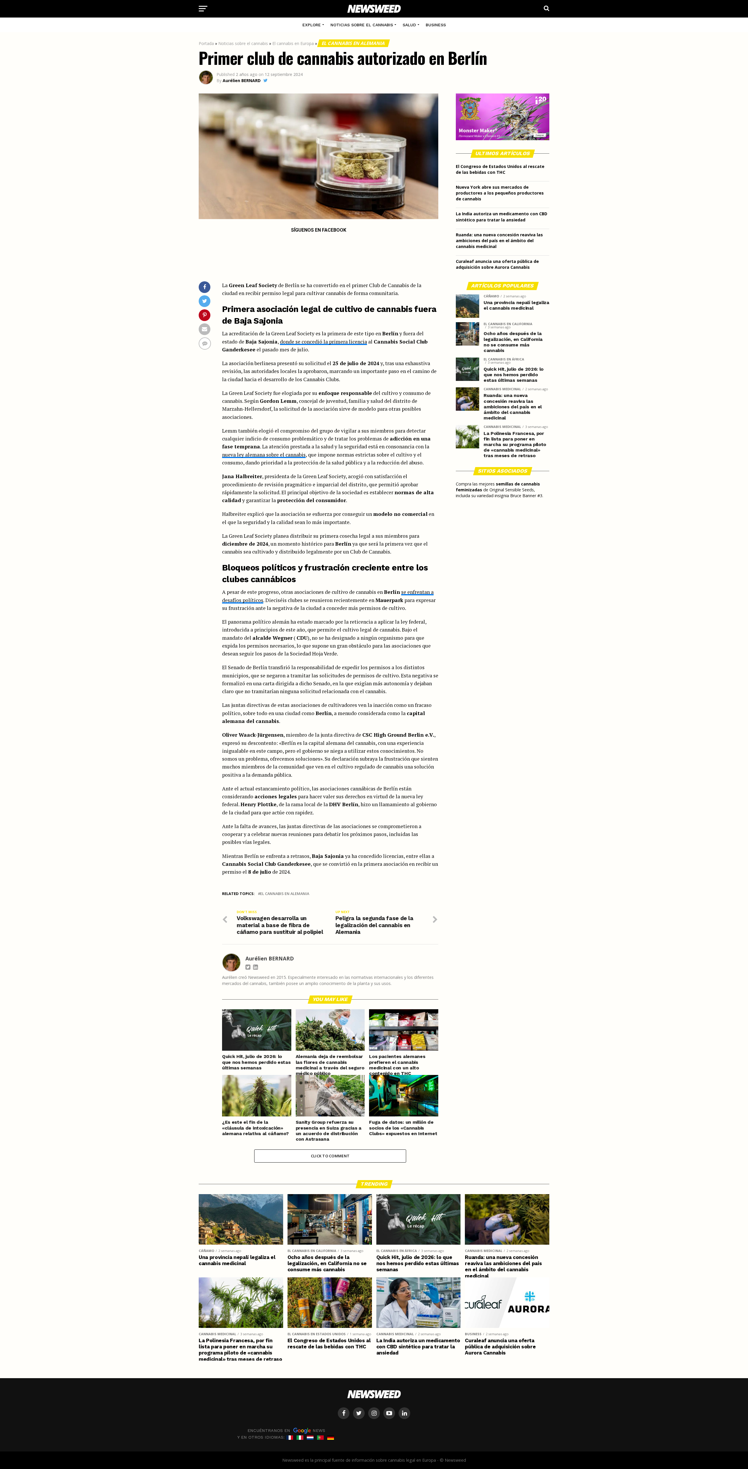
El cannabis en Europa (293, 43)
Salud (409, 24)
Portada (206, 43)
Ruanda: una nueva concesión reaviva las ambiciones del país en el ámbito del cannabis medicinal (499, 240)
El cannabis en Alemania (353, 43)
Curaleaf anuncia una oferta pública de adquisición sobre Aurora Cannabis (497, 264)
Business (436, 24)
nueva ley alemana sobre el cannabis (264, 454)
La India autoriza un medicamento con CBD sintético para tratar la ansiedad (501, 216)
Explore (311, 24)
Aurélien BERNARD (242, 80)
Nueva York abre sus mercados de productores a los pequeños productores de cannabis (500, 193)
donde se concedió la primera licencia (323, 341)
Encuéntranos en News (286, 1430)
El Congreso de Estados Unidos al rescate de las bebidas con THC (500, 169)
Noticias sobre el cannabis (361, 24)
